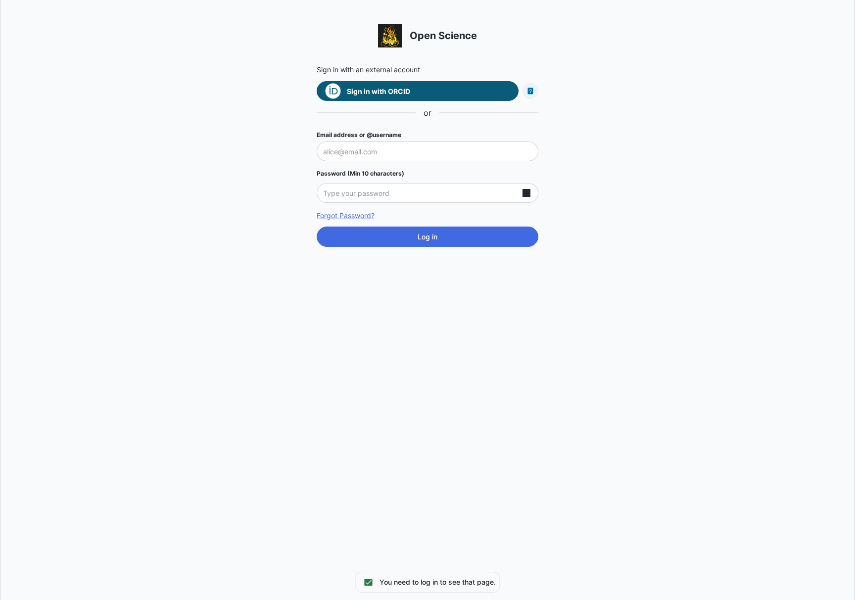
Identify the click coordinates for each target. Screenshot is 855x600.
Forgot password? (346, 215)
